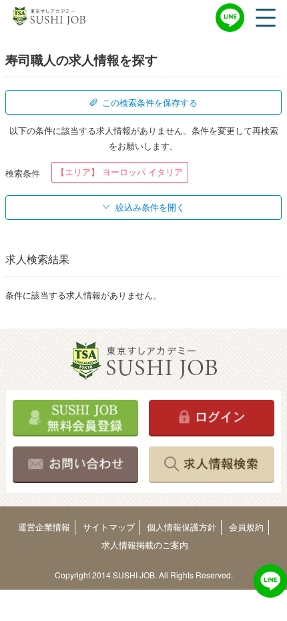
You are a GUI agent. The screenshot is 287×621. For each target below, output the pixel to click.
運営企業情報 (44, 526)
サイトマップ (109, 526)
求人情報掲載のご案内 (144, 544)
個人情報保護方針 (181, 526)
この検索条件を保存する (150, 102)
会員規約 (246, 526)
